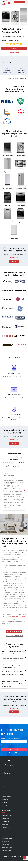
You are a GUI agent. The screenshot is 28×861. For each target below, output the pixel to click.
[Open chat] (24, 857)
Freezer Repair (14, 238)
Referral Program (6, 796)
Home (8, 78)
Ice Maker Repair (8, 188)
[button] (9, 3)
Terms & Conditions (15, 764)
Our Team (4, 787)
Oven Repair (21, 205)
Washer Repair (21, 155)
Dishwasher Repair (7, 222)
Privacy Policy (17, 744)
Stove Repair (7, 205)
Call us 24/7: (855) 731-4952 (14, 636)
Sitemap (23, 764)
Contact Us (5, 781)
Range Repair (21, 222)
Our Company (6, 784)
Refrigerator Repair (21, 188)
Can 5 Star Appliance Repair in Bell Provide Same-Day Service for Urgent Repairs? (13, 674)
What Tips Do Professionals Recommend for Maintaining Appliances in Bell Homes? (13, 684)
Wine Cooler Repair (7, 155)
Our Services (5, 790)
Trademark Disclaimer (8, 765)
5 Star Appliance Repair (18, 616)
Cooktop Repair (21, 172)
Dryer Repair (7, 172)
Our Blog (4, 805)
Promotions (5, 799)
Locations (4, 802)
